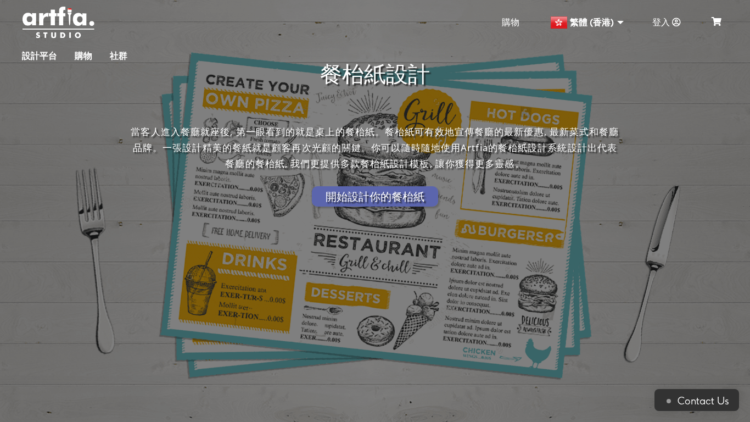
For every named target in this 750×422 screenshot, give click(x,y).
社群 (118, 56)
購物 (510, 22)
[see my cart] (716, 22)
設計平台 (39, 56)
